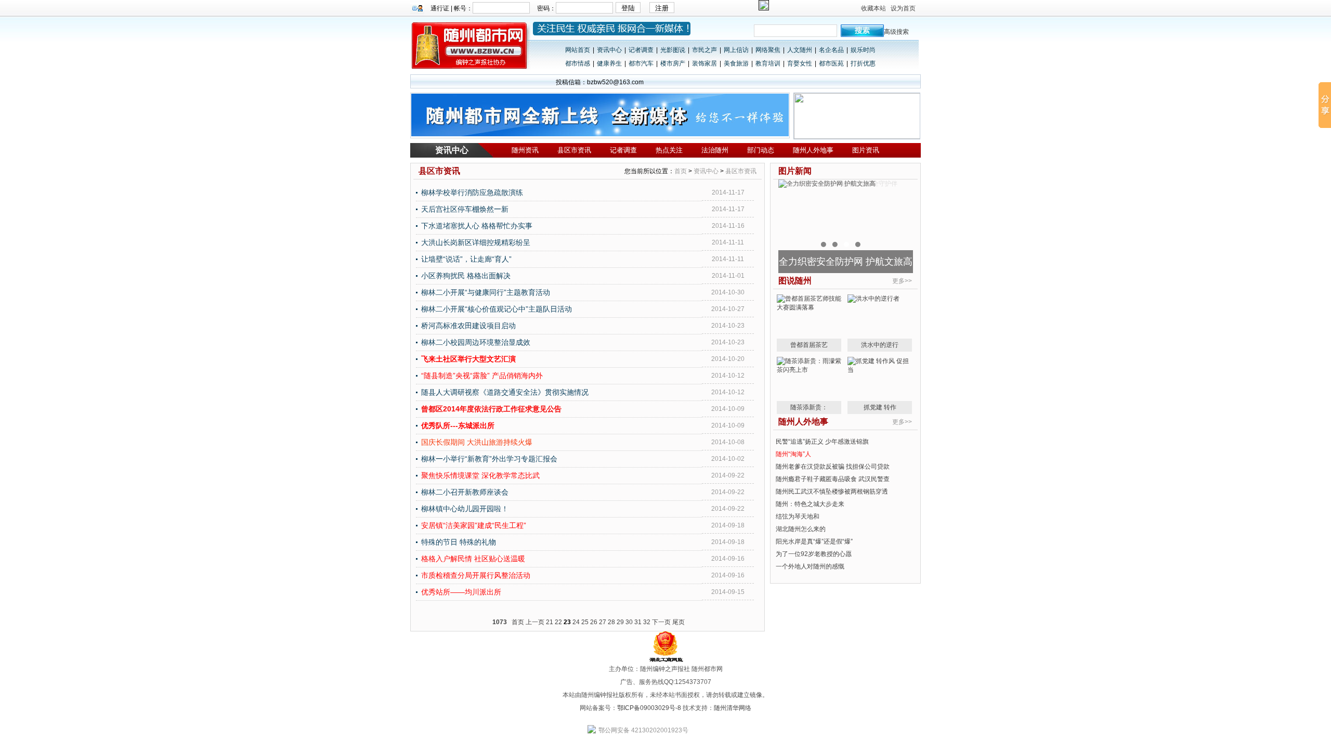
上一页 (535, 622)
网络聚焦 (767, 50)
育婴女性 (799, 63)
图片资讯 (865, 150)
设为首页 (903, 8)
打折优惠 (863, 63)
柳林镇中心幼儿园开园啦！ (464, 509)
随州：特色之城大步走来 (810, 504)
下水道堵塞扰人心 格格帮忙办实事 (476, 226)
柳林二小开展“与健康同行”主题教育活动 (485, 292)
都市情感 (577, 63)
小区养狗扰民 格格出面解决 (466, 276)
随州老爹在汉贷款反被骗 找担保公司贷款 (833, 466)
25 (585, 622)
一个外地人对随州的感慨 (810, 566)
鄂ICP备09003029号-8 (649, 708)
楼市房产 (672, 63)
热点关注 (669, 150)
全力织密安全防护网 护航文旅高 (845, 261)
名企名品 (831, 50)
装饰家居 (704, 63)
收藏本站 (873, 8)
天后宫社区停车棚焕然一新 (464, 209)
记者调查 (641, 50)
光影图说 (672, 50)
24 (576, 622)
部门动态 (760, 150)
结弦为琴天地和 (797, 516)
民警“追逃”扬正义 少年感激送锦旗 (822, 441)
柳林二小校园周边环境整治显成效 (475, 342)
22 (558, 622)
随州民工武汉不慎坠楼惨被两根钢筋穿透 (832, 491)
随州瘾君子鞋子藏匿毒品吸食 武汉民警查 (833, 479)
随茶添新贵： (809, 407)
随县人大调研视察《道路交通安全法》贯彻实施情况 (505, 392)
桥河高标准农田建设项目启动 (468, 325)
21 (549, 622)
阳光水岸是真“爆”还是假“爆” (814, 541)
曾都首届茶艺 (809, 344)
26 (593, 622)
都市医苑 (831, 63)
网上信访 (736, 50)
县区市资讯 (574, 150)
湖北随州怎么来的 (801, 529)
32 (646, 622)
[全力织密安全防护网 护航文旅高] (827, 183)
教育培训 (767, 63)
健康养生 (609, 63)
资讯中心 (609, 50)
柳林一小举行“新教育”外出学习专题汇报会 (489, 459)
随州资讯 (525, 150)
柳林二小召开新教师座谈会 (464, 492)
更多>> (902, 281)
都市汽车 (641, 63)
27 (602, 622)
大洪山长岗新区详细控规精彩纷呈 (475, 242)
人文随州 (799, 50)
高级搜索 (896, 31)
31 (638, 622)
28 (611, 622)
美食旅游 (736, 63)
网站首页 (577, 50)
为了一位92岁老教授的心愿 (814, 554)
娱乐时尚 (863, 50)
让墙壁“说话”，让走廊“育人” (466, 259)
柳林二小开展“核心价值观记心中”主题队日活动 (496, 309)
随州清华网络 (732, 708)
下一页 (661, 622)
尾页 (678, 622)
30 (629, 622)
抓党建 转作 (880, 407)
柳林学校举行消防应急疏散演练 (472, 192)
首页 (680, 171)
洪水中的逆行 (879, 344)
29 (620, 622)
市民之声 (704, 50)
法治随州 (714, 150)
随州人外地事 (813, 150)
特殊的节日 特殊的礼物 (458, 542)
